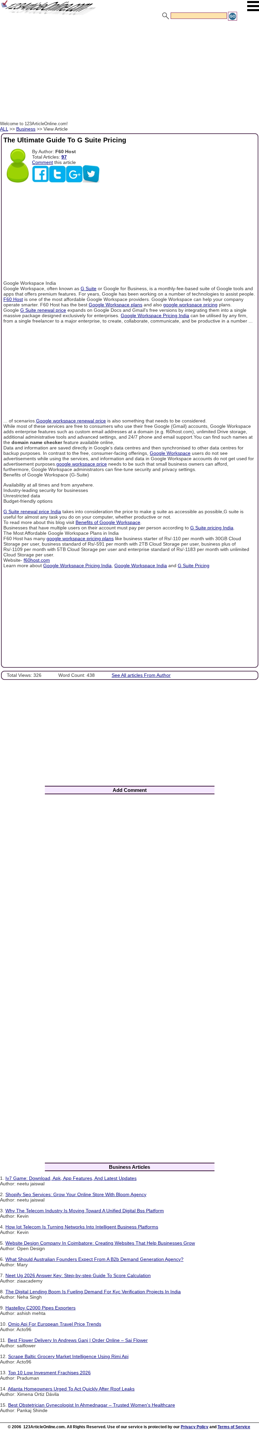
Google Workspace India (140, 565)
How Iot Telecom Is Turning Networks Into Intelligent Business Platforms (81, 1227)
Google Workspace (170, 453)
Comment (42, 162)
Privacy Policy (194, 1427)
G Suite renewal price (43, 310)
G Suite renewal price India (32, 511)
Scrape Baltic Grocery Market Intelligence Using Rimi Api (68, 1356)
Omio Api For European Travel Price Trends (54, 1324)
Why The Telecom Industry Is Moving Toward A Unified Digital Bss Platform (84, 1210)
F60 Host (13, 299)
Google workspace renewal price (71, 420)
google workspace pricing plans (80, 538)
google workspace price (81, 464)
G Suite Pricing (193, 565)
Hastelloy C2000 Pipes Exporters (40, 1307)
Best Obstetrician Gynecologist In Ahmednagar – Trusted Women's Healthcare (91, 1405)
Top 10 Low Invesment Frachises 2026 (49, 1372)
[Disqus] (129, 888)
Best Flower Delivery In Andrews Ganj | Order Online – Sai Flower (78, 1340)
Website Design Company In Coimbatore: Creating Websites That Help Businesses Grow (100, 1243)
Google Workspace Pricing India (155, 315)
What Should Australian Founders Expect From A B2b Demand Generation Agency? (94, 1259)
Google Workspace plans (115, 304)
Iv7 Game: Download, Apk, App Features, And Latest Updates (71, 1178)
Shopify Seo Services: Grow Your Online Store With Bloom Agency (75, 1194)
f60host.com (37, 560)
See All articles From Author (141, 675)
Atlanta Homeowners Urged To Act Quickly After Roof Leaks (71, 1388)
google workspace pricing (190, 304)
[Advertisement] (129, 72)
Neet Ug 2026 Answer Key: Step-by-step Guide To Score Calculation (78, 1275)
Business (25, 129)
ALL (4, 129)
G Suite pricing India (211, 527)
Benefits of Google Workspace (108, 522)
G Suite (88, 288)
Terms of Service (234, 1427)
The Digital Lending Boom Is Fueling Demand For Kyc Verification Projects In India (93, 1291)
